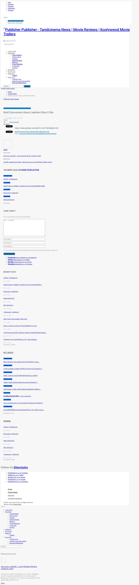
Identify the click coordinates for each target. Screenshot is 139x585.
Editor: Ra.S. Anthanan (15, 23)
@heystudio (21, 467)
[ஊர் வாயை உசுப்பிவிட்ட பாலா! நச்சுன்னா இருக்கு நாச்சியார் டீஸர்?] (3, 561)
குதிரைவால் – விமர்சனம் (11, 312)
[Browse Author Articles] (7, 148)
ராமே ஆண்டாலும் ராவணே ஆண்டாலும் (15, 319)
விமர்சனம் (11, 70)
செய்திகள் (11, 53)
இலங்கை (15, 62)
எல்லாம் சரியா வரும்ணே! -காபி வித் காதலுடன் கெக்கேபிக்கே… (22, 284)
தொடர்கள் (11, 77)
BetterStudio (17, 504)
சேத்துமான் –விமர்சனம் (10, 291)
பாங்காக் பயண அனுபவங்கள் (21, 81)
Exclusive (15, 108)
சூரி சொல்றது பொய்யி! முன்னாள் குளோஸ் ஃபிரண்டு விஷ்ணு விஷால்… (24, 332)
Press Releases (17, 64)
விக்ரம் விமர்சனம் (8, 298)
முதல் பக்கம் (12, 51)
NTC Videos (7, 399)
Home (10, 489)
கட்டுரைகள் (16, 66)
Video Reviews (17, 60)
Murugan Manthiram (19, 83)
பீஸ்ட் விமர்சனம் (8, 305)
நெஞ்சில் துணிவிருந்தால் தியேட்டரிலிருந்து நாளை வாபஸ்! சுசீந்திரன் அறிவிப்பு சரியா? (27, 162)
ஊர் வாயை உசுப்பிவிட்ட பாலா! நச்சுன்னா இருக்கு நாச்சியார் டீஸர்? (22, 156)
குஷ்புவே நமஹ (16, 79)
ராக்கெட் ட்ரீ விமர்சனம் (10, 278)
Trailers (14, 75)
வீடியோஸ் (11, 74)
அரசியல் (14, 59)
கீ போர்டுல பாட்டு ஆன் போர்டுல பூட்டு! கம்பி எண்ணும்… (20, 339)
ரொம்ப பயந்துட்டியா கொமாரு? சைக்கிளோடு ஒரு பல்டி (20, 326)
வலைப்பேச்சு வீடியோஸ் (25, 108)
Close (3, 583)
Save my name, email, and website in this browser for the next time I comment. (31, 250)
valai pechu (45, 132)
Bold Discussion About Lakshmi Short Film (28, 132)
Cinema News (17, 55)
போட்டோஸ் (11, 72)
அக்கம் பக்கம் (16, 57)
